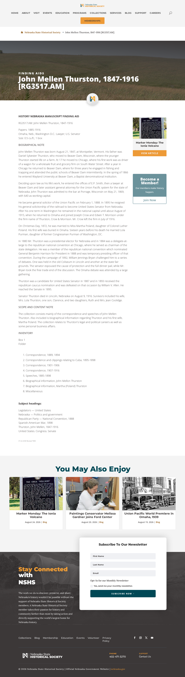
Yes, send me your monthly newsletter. (113, 586)
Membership (50, 638)
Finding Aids (31, 73)
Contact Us (145, 656)
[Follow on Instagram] (140, 637)
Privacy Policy (106, 639)
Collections (24, 638)
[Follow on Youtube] (152, 637)
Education (67, 638)
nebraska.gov (118, 669)
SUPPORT (143, 653)
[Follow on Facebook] (134, 637)
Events (80, 638)
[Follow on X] (146, 637)
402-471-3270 (117, 656)
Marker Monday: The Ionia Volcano (149, 144)
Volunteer (93, 638)
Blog (45, 522)
